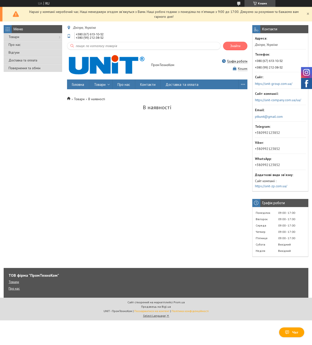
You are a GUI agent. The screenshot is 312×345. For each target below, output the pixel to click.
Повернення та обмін (24, 68)
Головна (78, 84)
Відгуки (14, 52)
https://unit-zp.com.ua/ (271, 186)
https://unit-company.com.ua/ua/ (278, 100)
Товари (14, 37)
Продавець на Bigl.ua (156, 306)
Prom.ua (179, 302)
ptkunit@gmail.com (269, 116)
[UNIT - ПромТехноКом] (106, 65)
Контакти (148, 84)
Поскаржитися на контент (151, 311)
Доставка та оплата (23, 60)
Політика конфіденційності (190, 311)
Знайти (235, 46)
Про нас (14, 44)
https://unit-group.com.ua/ (273, 83)
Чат (295, 332)
